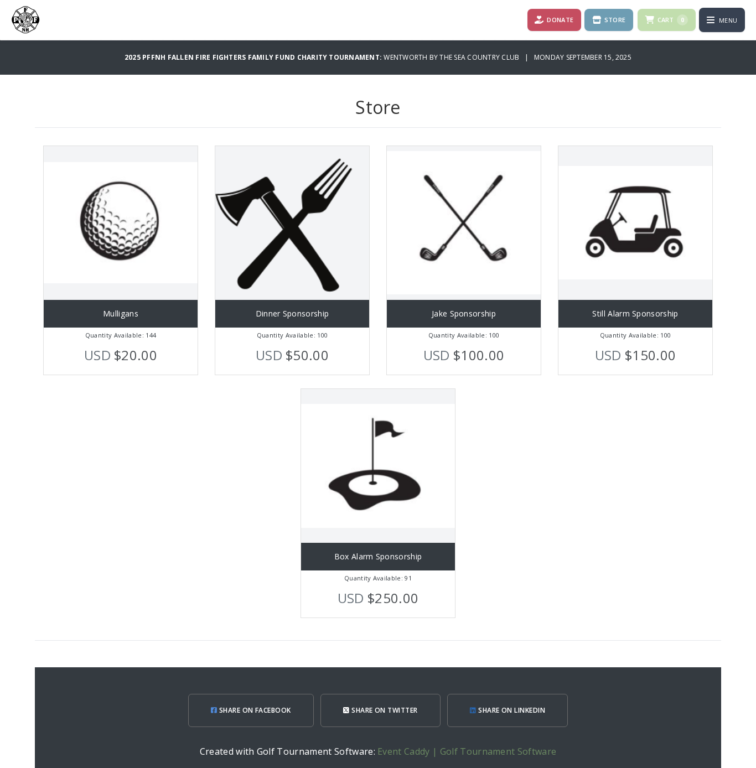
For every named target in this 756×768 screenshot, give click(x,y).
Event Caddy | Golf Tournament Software (466, 751)
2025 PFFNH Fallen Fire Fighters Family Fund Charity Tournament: (254, 57)
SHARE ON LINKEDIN (511, 710)
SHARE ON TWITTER (384, 710)
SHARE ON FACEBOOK (254, 710)
